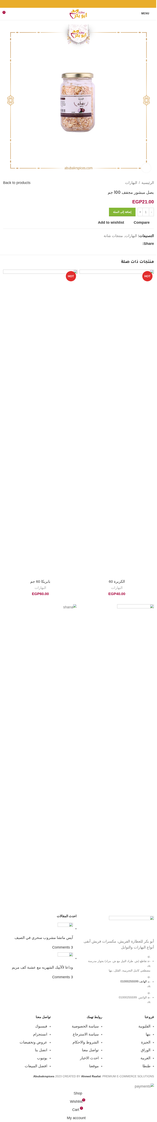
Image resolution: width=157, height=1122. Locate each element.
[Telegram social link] (68, 4)
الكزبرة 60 (117, 581)
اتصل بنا (41, 1050)
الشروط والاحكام (86, 1042)
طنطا (146, 1066)
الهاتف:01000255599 (133, 981)
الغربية (145, 1058)
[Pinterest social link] (78, 4)
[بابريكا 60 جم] (40, 423)
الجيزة (145, 1042)
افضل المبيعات (36, 1066)
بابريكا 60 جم (40, 581)
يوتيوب (42, 1058)
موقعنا (94, 1066)
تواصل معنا (90, 1050)
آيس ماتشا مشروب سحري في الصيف (44, 938)
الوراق (145, 1050)
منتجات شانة (113, 236)
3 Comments (62, 947)
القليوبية (144, 1026)
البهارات (131, 183)
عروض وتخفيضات (33, 1042)
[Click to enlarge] (146, 168)
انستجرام (40, 1034)
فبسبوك (41, 1026)
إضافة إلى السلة (122, 211)
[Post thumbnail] (65, 928)
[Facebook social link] (88, 4)
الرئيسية (147, 183)
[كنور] (117, 758)
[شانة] (39, 758)
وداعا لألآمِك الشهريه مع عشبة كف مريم (42, 967)
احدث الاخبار (89, 1058)
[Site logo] (78, 14)
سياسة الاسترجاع (86, 1034)
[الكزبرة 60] (117, 423)
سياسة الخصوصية (85, 1026)
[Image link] (131, 925)
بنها (148, 1034)
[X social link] (83, 4)
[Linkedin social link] (73, 4)
